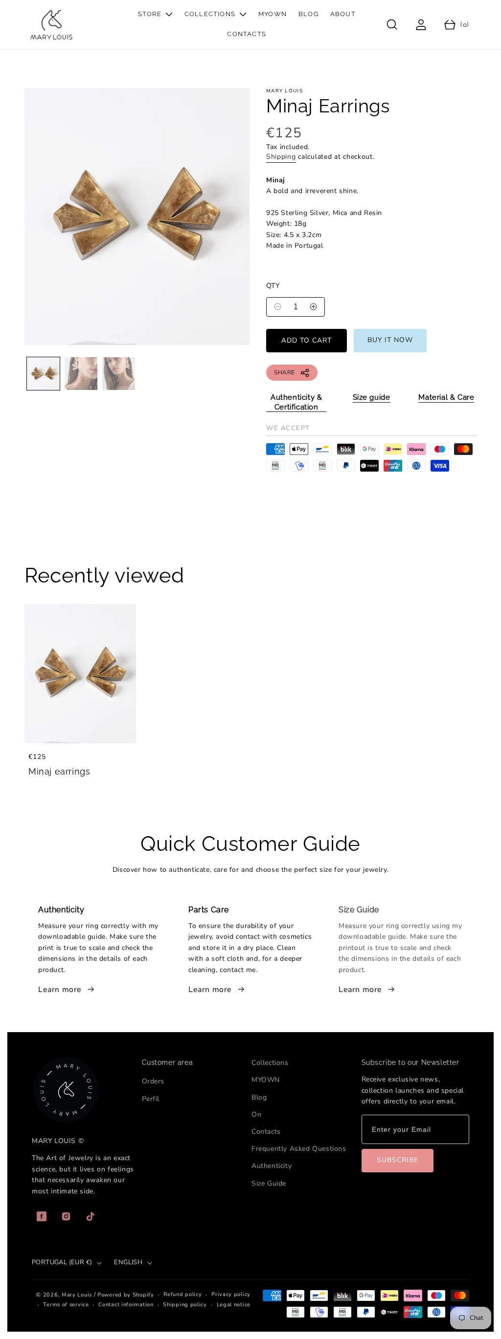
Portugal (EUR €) (62, 1262)
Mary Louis (77, 1294)
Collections (270, 1062)
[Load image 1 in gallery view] (43, 373)
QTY (272, 285)
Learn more (60, 989)
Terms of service (66, 1304)
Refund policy (182, 1294)
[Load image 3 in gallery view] (118, 373)
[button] (392, 24)
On (256, 1114)
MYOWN (265, 1079)
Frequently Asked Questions (298, 1148)
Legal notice (233, 1304)
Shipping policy (185, 1304)
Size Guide (268, 1183)
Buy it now (390, 340)
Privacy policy (230, 1294)
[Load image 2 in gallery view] (81, 373)
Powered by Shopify (125, 1294)
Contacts (266, 1131)
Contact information (125, 1304)
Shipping (281, 156)
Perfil (151, 1098)
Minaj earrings (59, 771)
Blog (259, 1097)
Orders (153, 1081)
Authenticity (271, 1165)
